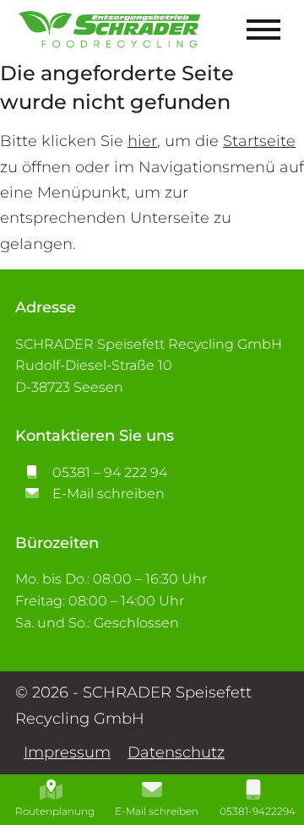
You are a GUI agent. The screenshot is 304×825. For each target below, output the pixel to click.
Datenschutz (176, 752)
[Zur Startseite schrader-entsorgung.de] (110, 30)
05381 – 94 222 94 (108, 472)
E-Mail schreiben (107, 494)
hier (142, 140)
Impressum (67, 752)
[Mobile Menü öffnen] (263, 29)
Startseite (259, 140)
